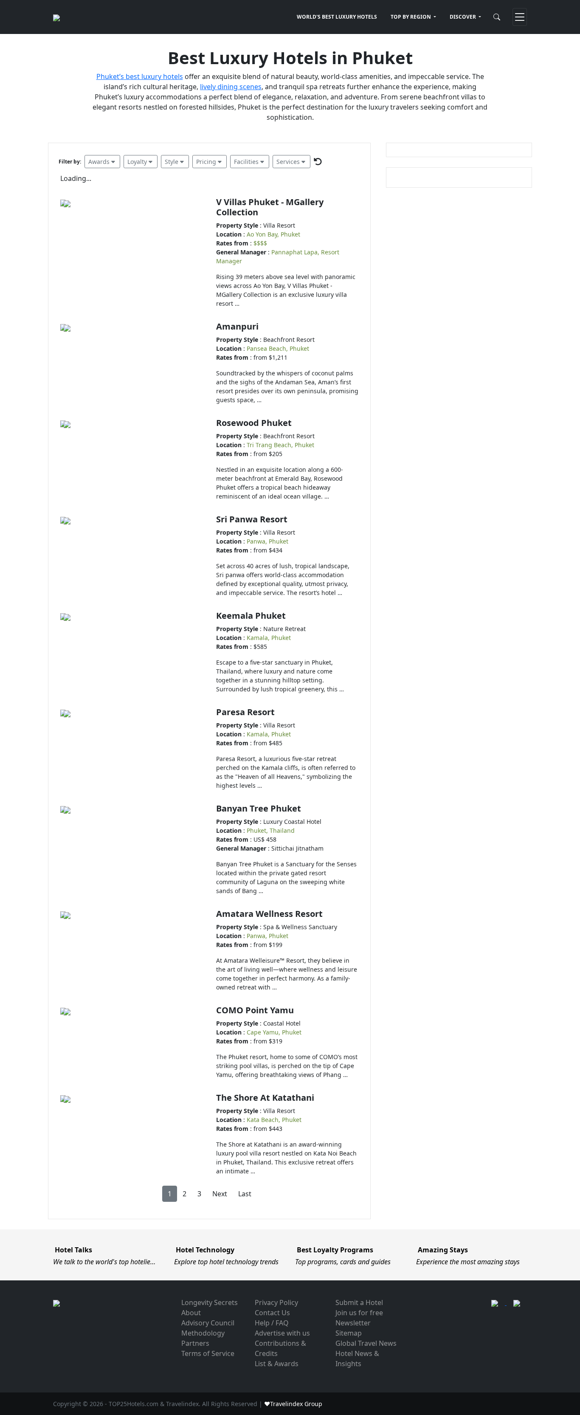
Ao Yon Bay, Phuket (273, 234)
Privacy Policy (276, 1302)
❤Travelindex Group (293, 1404)
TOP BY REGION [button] (411, 16)
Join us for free (359, 1312)
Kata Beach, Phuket (274, 1120)
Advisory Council (207, 1323)
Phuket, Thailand (271, 830)
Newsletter (353, 1323)
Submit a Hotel (359, 1302)
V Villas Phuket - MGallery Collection (270, 207)
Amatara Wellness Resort (269, 913)
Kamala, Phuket (269, 638)
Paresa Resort (245, 712)
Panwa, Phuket (267, 541)
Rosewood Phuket (254, 422)
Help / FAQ (272, 1323)
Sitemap (348, 1333)
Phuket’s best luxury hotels (139, 76)
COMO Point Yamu (255, 1010)
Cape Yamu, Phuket (274, 1032)
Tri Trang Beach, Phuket (280, 445)
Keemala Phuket (251, 615)
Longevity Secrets (209, 1302)
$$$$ (260, 243)
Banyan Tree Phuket (258, 808)
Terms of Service (207, 1353)
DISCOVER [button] (463, 16)
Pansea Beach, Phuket (278, 348)
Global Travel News (366, 1343)
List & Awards (276, 1363)
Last (244, 1193)
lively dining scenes (231, 86)
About (191, 1312)
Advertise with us (282, 1333)
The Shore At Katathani (265, 1097)
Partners (195, 1343)
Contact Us (272, 1312)
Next (219, 1193)
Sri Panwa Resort (251, 519)
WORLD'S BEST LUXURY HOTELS (337, 16)
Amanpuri (237, 326)
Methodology (203, 1333)
